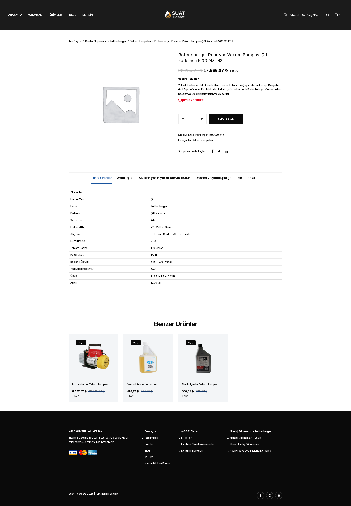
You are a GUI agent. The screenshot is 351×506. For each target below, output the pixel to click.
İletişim (149, 457)
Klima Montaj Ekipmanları (244, 444)
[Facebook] (212, 151)
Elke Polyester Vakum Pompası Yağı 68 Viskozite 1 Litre (200, 384)
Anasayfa (150, 431)
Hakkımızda (151, 437)
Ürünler (149, 444)
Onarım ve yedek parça (213, 178)
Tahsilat (294, 15)
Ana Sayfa (75, 41)
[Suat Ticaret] (175, 14)
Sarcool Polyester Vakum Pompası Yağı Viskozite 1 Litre (144, 384)
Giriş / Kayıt (313, 15)
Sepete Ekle (226, 118)
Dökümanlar (246, 178)
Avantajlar (125, 178)
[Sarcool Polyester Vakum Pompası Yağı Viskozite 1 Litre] (148, 358)
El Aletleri (186, 437)
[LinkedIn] (226, 151)
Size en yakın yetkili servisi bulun (164, 178)
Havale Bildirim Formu (157, 463)
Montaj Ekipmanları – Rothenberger (250, 431)
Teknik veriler (101, 178)
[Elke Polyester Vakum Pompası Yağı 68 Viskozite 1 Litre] (203, 358)
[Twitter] (219, 151)
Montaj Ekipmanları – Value (245, 437)
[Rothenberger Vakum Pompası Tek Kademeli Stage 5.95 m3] (93, 358)
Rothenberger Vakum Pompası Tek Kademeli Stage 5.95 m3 (90, 384)
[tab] (101, 178)
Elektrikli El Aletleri (192, 450)
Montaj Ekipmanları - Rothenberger (105, 41)
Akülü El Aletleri (190, 431)
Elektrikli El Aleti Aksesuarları (197, 444)
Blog (147, 450)
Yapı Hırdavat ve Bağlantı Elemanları (251, 450)
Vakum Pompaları (140, 41)
